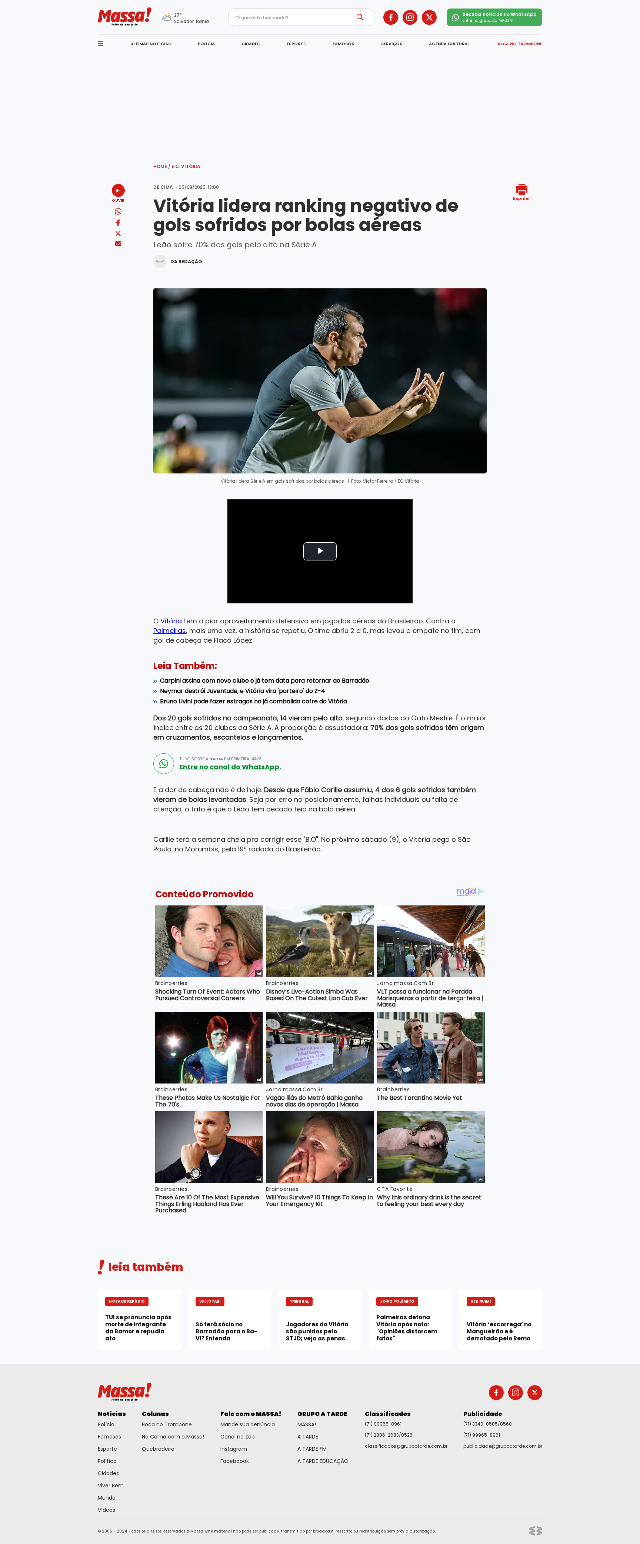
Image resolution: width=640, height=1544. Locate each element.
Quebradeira (158, 1449)
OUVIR (118, 200)
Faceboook (234, 1461)
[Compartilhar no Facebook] (118, 224)
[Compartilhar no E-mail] (118, 244)
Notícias (112, 1414)
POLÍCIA (206, 44)
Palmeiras (169, 630)
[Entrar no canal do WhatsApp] (163, 763)
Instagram (233, 1449)
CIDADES (250, 44)
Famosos (109, 1436)
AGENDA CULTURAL (449, 44)
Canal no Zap (237, 1436)
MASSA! (306, 1424)
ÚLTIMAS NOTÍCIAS (150, 44)
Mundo (107, 1497)
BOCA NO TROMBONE (519, 44)
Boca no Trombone (167, 1424)
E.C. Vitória (185, 166)
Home (161, 166)
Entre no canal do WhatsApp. (230, 767)
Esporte (107, 1449)
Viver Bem (111, 1485)
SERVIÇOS (391, 44)
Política (107, 1461)
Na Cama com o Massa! (173, 1436)
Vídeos (106, 1510)
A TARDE (307, 1436)
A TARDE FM (312, 1449)
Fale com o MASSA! (250, 1414)
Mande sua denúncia (247, 1424)
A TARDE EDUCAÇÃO (323, 1461)
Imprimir (522, 198)
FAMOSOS (343, 44)
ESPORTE (296, 44)
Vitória (172, 621)
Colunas (155, 1414)
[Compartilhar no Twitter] (118, 234)
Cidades (108, 1473)
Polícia (106, 1424)
